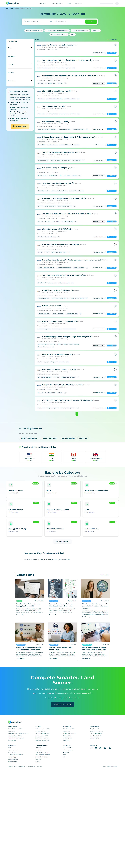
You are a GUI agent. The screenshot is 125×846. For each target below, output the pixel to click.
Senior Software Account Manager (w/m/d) (60, 152)
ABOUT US (78, 3)
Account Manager (42, 738)
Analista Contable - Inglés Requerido (57, 45)
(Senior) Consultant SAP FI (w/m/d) (56, 229)
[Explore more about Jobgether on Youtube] (105, 748)
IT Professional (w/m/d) (51, 306)
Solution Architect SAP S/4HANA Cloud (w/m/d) (62, 385)
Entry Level (94, 728)
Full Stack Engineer (42, 740)
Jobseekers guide (13, 759)
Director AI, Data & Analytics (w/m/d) (57, 354)
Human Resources (96, 733)
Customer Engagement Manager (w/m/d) (59, 321)
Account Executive (42, 733)
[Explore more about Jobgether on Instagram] (100, 748)
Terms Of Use (12, 766)
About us (38, 747)
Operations (83, 438)
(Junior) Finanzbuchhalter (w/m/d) (56, 91)
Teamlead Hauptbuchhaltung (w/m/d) (58, 183)
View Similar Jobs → (99, 52)
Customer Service (15, 735)
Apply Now (112, 52)
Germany (67, 738)
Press (64, 754)
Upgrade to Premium (62, 704)
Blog (9, 747)
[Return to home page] (12, 3)
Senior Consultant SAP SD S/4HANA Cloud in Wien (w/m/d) (67, 60)
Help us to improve (68, 750)
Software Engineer (42, 728)
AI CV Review (11, 752)
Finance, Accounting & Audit (17, 733)
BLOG (69, 3)
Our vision (38, 750)
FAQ (64, 757)
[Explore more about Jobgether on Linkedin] (96, 748)
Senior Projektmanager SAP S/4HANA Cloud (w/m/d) (64, 275)
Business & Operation (16, 738)
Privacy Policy (31, 766)
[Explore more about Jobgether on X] (91, 748)
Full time (55, 49)
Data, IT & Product (15, 728)
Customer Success (68, 438)
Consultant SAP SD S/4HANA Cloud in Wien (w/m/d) (64, 198)
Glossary (38, 761)
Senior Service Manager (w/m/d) (55, 122)
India (66, 731)
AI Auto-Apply (12, 757)
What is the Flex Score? (42, 757)
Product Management (49, 438)
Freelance (68, 65)
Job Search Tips (87, 644)
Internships (56, 95)
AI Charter (38, 759)
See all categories (62, 541)
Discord (67, 752)
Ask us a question (67, 747)
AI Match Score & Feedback (15, 754)
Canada (67, 735)
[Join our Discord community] (110, 748)
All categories (12, 740)
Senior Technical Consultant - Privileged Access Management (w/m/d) (71, 260)
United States (68, 728)
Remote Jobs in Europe (29, 438)
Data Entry (94, 738)
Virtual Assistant (95, 735)
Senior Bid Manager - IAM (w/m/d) (56, 168)
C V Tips (19, 601)
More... (72, 34)
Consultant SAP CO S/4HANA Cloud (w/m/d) (60, 244)
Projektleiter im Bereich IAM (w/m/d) (57, 290)
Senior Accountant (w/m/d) (53, 106)
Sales (11, 731)
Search (91, 21)
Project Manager (42, 735)
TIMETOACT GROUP (47, 47)
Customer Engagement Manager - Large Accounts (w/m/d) (66, 337)
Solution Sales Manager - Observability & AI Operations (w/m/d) (68, 137)
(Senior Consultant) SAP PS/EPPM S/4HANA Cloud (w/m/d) (67, 400)
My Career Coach (13, 750)
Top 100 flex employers (42, 752)
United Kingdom (69, 733)
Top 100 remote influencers (43, 754)
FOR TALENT (43, 3)
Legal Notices (21, 766)
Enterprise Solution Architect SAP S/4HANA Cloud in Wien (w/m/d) (70, 76)
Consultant (40, 731)
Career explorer (12, 761)
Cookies (39, 766)
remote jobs (9, 8)
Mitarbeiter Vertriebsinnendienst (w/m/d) (59, 369)
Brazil (66, 740)
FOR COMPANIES (57, 3)
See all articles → (105, 574)
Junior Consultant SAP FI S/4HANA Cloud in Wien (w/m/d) (66, 214)
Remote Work (53, 601)
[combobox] (38, 22)
